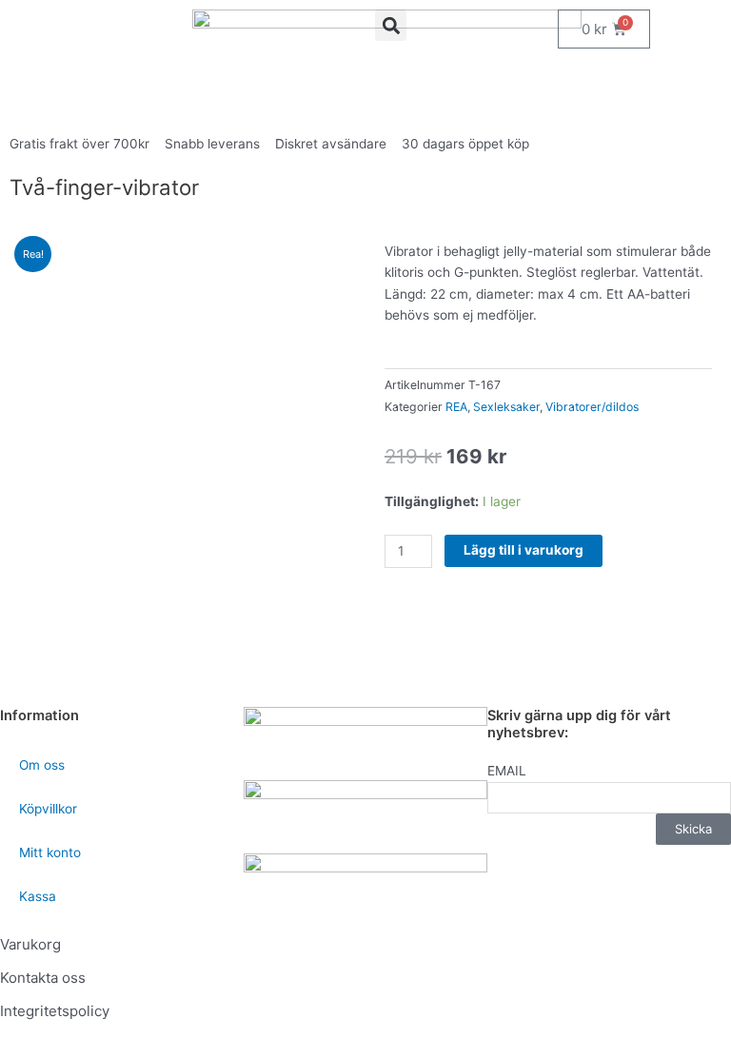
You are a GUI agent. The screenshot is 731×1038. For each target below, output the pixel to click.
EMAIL (506, 770)
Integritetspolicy (54, 1011)
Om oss (42, 765)
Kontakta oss (43, 978)
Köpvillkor (48, 808)
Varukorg (30, 944)
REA (456, 407)
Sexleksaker (506, 407)
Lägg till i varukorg (523, 550)
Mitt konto (50, 852)
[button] (390, 25)
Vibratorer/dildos (592, 407)
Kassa (37, 896)
